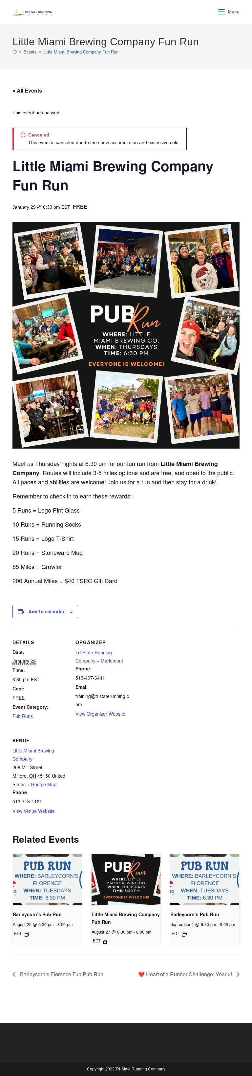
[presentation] (47, 879)
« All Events (27, 90)
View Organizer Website (100, 713)
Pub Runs (22, 716)
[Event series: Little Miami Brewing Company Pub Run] (105, 942)
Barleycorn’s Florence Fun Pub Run (61, 974)
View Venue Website (33, 811)
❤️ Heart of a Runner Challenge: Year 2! (185, 974)
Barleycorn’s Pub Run (37, 914)
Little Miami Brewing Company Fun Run (80, 52)
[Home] (14, 52)
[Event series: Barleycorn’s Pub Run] (27, 935)
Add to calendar (46, 611)
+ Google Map (41, 784)
